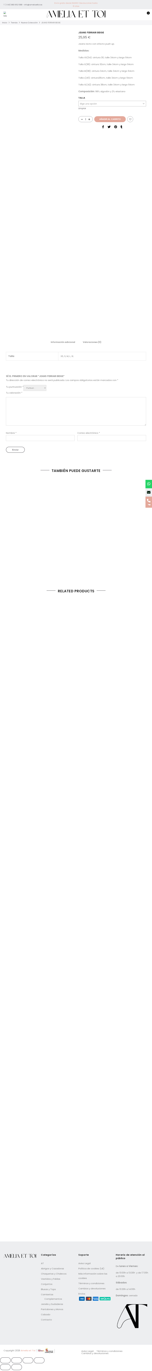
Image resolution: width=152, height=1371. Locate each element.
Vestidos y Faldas (50, 1278)
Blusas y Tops (48, 1289)
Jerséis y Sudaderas (52, 1304)
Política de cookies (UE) (91, 1268)
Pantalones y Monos (52, 1309)
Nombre (11, 432)
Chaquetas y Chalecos (53, 1273)
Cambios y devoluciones (92, 1288)
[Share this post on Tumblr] (121, 127)
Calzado (45, 1314)
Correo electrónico (88, 432)
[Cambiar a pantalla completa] (16, 1360)
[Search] (132, 15)
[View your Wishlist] (141, 15)
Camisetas (47, 1294)
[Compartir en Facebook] (103, 127)
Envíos (81, 1293)
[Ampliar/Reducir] (5, 1360)
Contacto (46, 1319)
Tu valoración (14, 392)
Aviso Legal (84, 1263)
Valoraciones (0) (92, 342)
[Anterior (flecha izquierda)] (5, 1367)
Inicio (4, 22)
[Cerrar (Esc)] (39, 1360)
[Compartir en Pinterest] (115, 127)
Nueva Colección (29, 22)
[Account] (137, 15)
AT (42, 1263)
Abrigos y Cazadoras (52, 1268)
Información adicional (63, 342)
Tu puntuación (14, 386)
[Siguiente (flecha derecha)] (16, 1367)
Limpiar (82, 108)
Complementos (53, 1298)
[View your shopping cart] (146, 15)
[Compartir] (28, 1360)
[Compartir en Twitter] (109, 127)
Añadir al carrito (110, 119)
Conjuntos (46, 1284)
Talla (81, 97)
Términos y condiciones (91, 1283)
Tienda (14, 22)
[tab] (63, 342)
